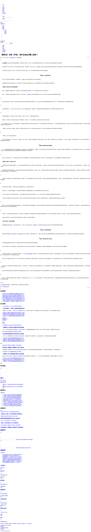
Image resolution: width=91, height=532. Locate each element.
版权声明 (14, 523)
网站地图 (6, 523)
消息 (3, 4)
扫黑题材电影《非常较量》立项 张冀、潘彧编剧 (13, 295)
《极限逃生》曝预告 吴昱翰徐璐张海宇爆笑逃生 (14, 312)
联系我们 (18, 523)
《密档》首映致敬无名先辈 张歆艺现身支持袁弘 (12, 396)
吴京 (61, 178)
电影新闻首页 (5, 318)
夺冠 (6, 286)
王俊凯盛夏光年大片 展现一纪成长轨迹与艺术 (11, 455)
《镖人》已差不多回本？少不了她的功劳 (9, 422)
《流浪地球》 (29, 94)
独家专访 (2, 430)
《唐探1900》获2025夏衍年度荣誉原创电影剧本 (13, 315)
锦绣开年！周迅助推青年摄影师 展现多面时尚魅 (11, 460)
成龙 (39, 224)
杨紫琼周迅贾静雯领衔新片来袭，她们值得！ (10, 418)
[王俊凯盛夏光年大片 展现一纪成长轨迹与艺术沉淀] (12, 454)
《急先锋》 (45, 224)
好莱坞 (4, 323)
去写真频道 (2, 452)
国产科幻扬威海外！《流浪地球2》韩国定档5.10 (13, 301)
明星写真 (2, 450)
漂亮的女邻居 (3, 508)
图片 (5, 31)
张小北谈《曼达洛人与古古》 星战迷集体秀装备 (13, 359)
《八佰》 (12, 108)
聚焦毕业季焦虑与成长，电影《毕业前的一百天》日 (13, 400)
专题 (5, 30)
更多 (3, 29)
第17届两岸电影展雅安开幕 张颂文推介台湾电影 (13, 333)
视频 (3, 9)
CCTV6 (4, 12)
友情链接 (23, 523)
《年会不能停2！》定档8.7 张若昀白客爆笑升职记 (14, 308)
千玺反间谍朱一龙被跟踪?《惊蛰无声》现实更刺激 (11, 427)
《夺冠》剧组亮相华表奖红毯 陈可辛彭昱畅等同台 (14, 300)
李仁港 (45, 178)
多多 (1, 517)
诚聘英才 (10, 523)
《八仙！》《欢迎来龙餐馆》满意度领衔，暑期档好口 (13, 402)
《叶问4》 (38, 101)
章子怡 (64, 178)
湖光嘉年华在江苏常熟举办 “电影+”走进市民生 (12, 403)
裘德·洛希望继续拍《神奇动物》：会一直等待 (11, 462)
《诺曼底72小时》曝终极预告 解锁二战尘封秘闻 (14, 314)
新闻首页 (4, 317)
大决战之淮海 (3, 499)
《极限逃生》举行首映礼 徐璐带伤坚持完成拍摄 (13, 327)
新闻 (3, 46)
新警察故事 (2, 489)
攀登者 (4, 286)
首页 (3, 6)
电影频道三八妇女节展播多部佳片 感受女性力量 (13, 293)
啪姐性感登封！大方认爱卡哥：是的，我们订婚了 (12, 457)
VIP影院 (4, 13)
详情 (5, 382)
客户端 (4, 51)
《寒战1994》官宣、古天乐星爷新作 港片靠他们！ (11, 413)
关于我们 (2, 523)
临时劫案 (2, 480)
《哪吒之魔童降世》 (29, 253)
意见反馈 (2, 526)
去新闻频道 (2, 392)
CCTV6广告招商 (28, 523)
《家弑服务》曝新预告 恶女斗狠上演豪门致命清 (13, 360)
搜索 (3, 16)
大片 (3, 10)
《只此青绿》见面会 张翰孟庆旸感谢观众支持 (13, 337)
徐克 (50, 178)
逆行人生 (2, 471)
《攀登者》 (38, 66)
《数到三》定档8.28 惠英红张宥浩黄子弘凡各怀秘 (12, 404)
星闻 (3, 26)
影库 (3, 11)
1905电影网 (2, 23)
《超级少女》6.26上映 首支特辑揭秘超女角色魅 (13, 361)
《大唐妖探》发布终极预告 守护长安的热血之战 (12, 405)
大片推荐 (3, 465)
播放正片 (2, 382)
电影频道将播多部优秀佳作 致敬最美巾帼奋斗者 (13, 296)
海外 (8, 286)
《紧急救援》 (20, 233)
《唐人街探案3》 (14, 233)
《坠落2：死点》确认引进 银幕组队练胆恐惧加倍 (12, 397)
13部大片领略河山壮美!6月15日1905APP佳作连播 (14, 297)
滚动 (5, 33)
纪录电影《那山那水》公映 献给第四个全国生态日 (12, 401)
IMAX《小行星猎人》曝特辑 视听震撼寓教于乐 (13, 294)
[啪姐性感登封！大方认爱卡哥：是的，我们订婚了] (12, 456)
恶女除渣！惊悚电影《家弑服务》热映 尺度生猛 (14, 313)
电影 (3, 25)
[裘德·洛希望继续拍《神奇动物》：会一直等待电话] (12, 461)
